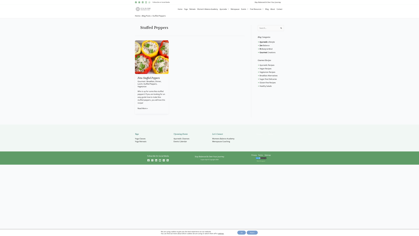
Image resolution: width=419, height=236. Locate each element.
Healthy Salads (266, 86)
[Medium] (164, 160)
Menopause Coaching (221, 141)
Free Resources (255, 9)
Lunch (140, 84)
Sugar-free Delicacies (268, 79)
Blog (267, 9)
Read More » (143, 108)
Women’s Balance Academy (207, 9)
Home (180, 9)
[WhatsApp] (149, 2)
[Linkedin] (143, 2)
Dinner (158, 81)
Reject (252, 233)
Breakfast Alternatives (269, 75)
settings (221, 234)
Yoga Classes (140, 138)
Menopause (235, 9)
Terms (270, 134)
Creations (268, 52)
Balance (265, 45)
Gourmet (141, 81)
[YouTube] (146, 2)
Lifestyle (267, 42)
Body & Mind (266, 49)
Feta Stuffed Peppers (149, 78)
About (272, 9)
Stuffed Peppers (150, 84)
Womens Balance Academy (223, 138)
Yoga (186, 9)
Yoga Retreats (140, 141)
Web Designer (261, 161)
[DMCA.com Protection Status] (261, 158)
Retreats (192, 9)
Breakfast (150, 81)
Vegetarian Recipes (267, 72)
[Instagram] (139, 2)
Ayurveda (223, 9)
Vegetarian (142, 86)
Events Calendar (180, 141)
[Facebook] (136, 2)
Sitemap (268, 155)
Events (243, 9)
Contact (279, 9)
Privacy (259, 134)
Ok (242, 233)
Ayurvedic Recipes (267, 65)
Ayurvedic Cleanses (181, 138)
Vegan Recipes (265, 68)
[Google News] (167, 160)
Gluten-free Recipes (268, 82)
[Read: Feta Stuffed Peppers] (152, 57)
